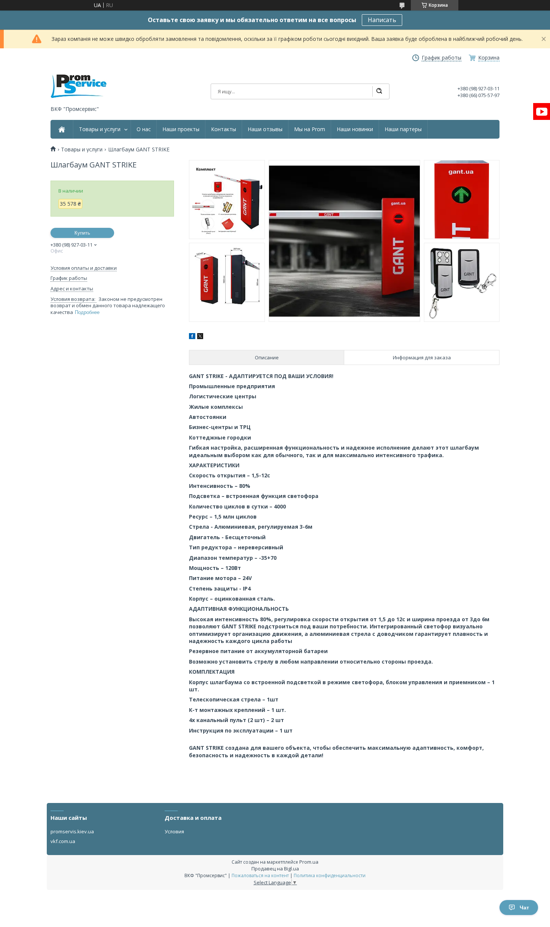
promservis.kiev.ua (72, 831)
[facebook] (192, 337)
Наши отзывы (265, 129)
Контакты (223, 129)
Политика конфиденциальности (330, 875)
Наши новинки (355, 129)
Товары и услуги (99, 129)
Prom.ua (308, 861)
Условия (174, 831)
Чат (524, 908)
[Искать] (379, 91)
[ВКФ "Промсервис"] (79, 86)
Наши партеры (403, 129)
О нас (144, 129)
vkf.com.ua (63, 841)
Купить (82, 233)
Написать (382, 20)
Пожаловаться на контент (260, 875)
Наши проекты (180, 129)
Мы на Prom (309, 129)
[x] (200, 337)
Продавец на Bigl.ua (275, 868)
